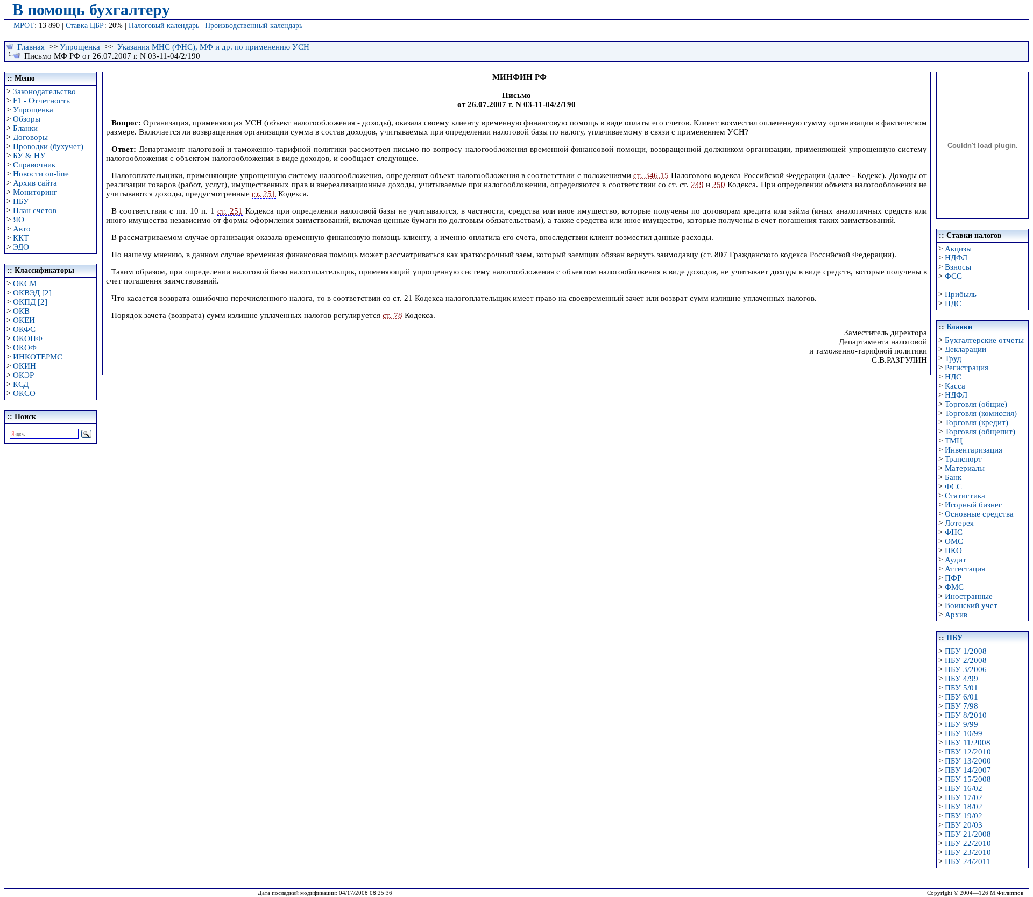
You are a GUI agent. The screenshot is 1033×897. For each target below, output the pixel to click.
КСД (21, 384)
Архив (956, 614)
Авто (22, 228)
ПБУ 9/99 (961, 724)
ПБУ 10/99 (963, 733)
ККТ (21, 238)
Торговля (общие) (976, 404)
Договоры (30, 137)
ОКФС (24, 329)
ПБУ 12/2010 (968, 751)
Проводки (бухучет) (48, 146)
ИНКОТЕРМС (37, 356)
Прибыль (961, 294)
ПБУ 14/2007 (968, 770)
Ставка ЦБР (85, 26)
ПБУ (21, 201)
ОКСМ (25, 283)
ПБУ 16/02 (963, 788)
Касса (955, 386)
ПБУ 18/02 (963, 806)
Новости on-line (41, 173)
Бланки (25, 128)
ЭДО (21, 247)
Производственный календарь (253, 26)
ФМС (954, 587)
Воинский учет (971, 605)
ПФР (953, 578)
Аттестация (965, 568)
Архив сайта (35, 183)
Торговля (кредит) (976, 422)
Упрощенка (80, 47)
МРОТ (23, 26)
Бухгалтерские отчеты (984, 340)
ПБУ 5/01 (961, 687)
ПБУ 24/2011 (967, 861)
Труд (953, 358)
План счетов (34, 210)
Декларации (965, 349)
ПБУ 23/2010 (968, 852)
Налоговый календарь (164, 26)
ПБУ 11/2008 (967, 742)
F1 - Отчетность (41, 100)
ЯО (18, 219)
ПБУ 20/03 (963, 825)
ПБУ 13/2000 (968, 761)
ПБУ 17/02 (963, 797)
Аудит (955, 559)
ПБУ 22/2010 (968, 843)
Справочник (34, 164)
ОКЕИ (24, 320)
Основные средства (979, 514)
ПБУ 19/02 (963, 815)
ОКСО (24, 393)
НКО (953, 550)
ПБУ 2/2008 (966, 660)
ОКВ (21, 311)
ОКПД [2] (30, 302)
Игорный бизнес (973, 504)
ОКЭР (23, 375)
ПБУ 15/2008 (968, 779)
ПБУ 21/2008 (968, 834)
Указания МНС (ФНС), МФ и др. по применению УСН (213, 47)
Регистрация (966, 367)
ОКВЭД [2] (32, 292)
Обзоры (26, 119)
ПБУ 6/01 (961, 697)
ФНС (954, 532)
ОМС (954, 541)
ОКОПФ (28, 338)
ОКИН (24, 366)
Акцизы (958, 248)
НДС (953, 303)
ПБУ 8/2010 (966, 715)
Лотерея (959, 523)
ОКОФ (25, 347)
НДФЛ (956, 257)
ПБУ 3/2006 (966, 669)
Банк (953, 477)
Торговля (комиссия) (981, 413)
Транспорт (963, 459)
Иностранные (969, 596)
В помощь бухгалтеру (91, 9)
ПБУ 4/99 (961, 678)
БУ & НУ (29, 155)
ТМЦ (954, 440)
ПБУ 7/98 (961, 706)
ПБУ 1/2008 (966, 651)
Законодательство (44, 91)
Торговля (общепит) (980, 431)
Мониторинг (35, 192)
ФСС (953, 276)
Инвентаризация (973, 450)
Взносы (958, 267)
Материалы (965, 468)
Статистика (965, 495)
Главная (31, 47)
